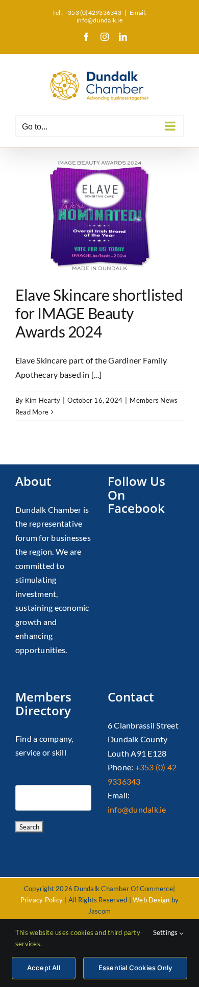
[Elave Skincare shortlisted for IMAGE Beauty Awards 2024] (99, 214)
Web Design (151, 900)
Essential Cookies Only (135, 968)
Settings (166, 932)
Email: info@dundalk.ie (111, 16)
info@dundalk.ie (137, 809)
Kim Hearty (42, 400)
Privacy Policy (41, 900)
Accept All (43, 968)
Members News (154, 400)
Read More (31, 412)
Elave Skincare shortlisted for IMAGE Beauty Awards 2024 (99, 313)
